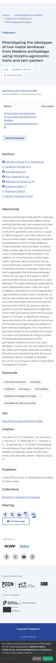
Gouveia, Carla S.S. (15, 171)
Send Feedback (14, 138)
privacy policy (39, 652)
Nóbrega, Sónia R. (15, 191)
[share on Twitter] (12, 514)
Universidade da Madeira (29, 15)
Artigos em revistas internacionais (19, 18)
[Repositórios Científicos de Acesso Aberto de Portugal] (9, 546)
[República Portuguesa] (21, 605)
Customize (7, 658)
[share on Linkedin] (19, 514)
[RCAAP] (32, 557)
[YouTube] (24, 557)
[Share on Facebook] (5, 514)
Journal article (21, 69)
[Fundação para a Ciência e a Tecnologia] (19, 587)
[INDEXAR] (25, 546)
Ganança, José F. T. (16, 186)
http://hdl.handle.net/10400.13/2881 (19, 91)
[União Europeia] (13, 612)
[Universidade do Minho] (44, 587)
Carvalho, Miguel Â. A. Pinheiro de (24, 162)
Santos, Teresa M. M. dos (19, 196)
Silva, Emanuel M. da (17, 176)
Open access (14, 75)
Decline (37, 658)
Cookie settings (28, 636)
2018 (6, 69)
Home (5, 15)
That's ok (47, 658)
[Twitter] (15, 557)
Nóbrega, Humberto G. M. (20, 181)
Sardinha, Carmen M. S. (18, 166)
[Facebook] (6, 557)
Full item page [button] (17, 521)
